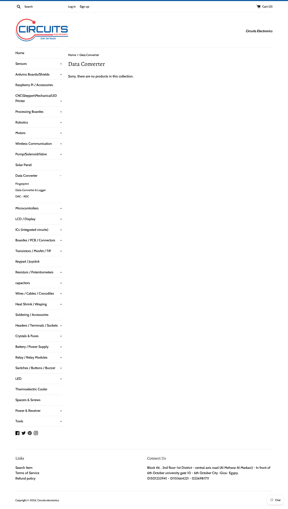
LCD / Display (38, 219)
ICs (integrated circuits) (38, 230)
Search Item (23, 468)
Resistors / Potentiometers (38, 272)
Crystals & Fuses (38, 336)
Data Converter (38, 176)
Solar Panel (23, 165)
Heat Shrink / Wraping (38, 304)
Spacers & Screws (27, 400)
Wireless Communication (38, 144)
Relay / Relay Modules (38, 357)
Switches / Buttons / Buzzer (38, 368)
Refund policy (25, 478)
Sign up (84, 6)
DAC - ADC (22, 196)
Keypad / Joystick (27, 261)
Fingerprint (22, 183)
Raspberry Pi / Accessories (34, 85)
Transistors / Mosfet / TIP (38, 251)
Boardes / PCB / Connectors (38, 240)
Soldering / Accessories (31, 315)
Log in (72, 6)
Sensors (38, 64)
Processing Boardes (38, 112)
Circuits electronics (48, 500)
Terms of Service (27, 473)
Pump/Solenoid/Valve (38, 154)
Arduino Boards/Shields (38, 74)
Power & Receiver (38, 411)
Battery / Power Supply (38, 347)
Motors (38, 133)
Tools (38, 421)
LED (38, 379)
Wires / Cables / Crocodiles (38, 293)
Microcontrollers (38, 208)
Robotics (38, 122)
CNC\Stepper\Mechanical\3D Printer (38, 98)
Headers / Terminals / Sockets (38, 325)
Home (19, 53)
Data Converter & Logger (30, 190)
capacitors (38, 283)
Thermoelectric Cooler (31, 389)
